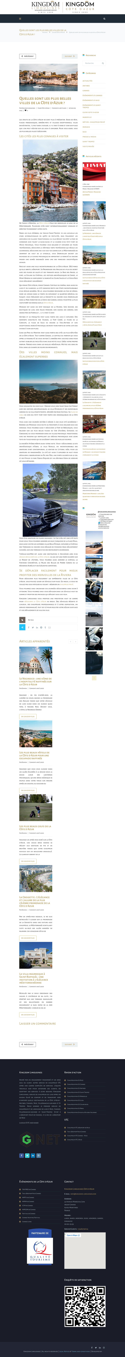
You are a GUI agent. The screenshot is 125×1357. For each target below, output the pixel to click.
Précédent (29, 56)
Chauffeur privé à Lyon (75, 1100)
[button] (94, 542)
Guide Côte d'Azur (58, 32)
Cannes (86, 91)
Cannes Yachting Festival (31, 1217)
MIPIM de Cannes (28, 1201)
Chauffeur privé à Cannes (76, 1084)
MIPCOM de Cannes (29, 1209)
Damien (24, 688)
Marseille (87, 117)
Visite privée (88, 146)
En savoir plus (28, 716)
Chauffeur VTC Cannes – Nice (77, 1136)
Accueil (45, 32)
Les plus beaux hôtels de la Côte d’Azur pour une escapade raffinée (34, 755)
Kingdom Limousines (28, 108)
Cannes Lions (26, 1221)
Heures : (67, 1215)
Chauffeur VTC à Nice (74, 1140)
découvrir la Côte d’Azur (35, 601)
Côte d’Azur (44, 223)
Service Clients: (70, 1229)
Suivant (68, 56)
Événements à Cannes (92, 95)
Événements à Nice (91, 100)
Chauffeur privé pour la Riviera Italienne (82, 1112)
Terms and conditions (81, 1351)
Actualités (87, 81)
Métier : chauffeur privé (94, 122)
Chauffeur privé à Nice (75, 1080)
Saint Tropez (88, 142)
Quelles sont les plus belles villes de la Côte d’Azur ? (45, 100)
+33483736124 (82, 1229)
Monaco (86, 127)
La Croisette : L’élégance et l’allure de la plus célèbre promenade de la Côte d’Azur (34, 901)
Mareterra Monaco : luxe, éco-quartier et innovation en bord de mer (94, 496)
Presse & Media (89, 137)
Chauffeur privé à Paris (75, 1108)
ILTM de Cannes (27, 1205)
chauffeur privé (66, 584)
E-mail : (67, 1194)
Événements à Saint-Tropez (92, 106)
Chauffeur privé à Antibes (76, 1088)
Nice (85, 132)
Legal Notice (64, 1351)
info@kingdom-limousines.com (83, 1194)
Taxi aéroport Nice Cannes (76, 1132)
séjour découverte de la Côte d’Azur (34, 557)
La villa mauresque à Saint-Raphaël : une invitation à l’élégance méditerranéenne (33, 978)
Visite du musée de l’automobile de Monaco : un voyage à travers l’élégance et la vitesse (94, 452)
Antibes (86, 86)
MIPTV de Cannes (28, 1197)
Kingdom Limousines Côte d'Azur (79, 1189)
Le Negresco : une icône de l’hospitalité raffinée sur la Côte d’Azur (35, 681)
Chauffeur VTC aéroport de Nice (78, 1128)
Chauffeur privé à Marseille (77, 1096)
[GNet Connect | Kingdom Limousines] (40, 1139)
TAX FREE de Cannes (29, 1189)
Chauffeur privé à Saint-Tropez (78, 1092)
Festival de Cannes (28, 1213)
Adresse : (68, 1199)
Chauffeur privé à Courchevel (77, 1104)
